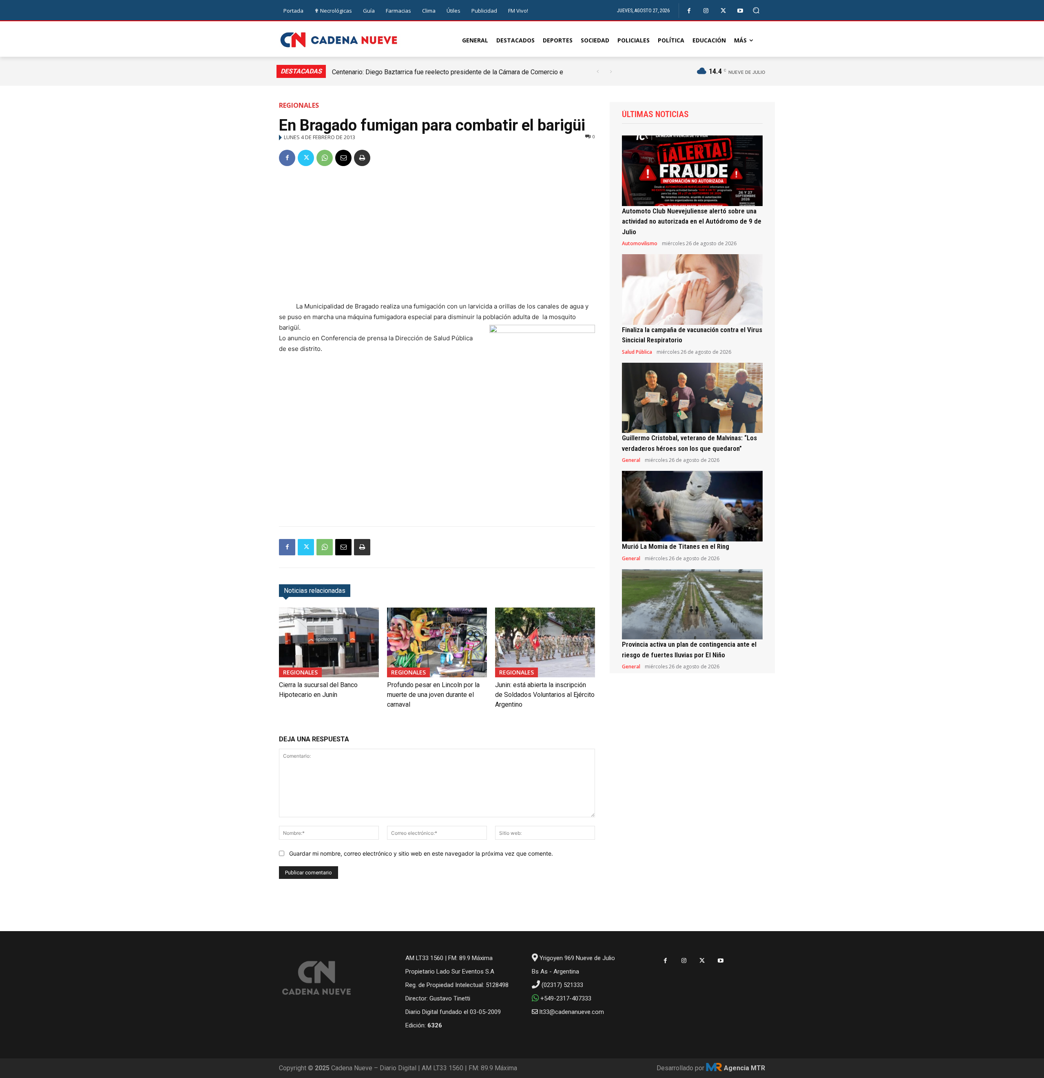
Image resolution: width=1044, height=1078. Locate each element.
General (631, 460)
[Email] (343, 158)
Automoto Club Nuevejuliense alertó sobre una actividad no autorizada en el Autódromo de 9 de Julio (691, 221)
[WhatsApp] (324, 158)
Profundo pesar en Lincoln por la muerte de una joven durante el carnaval (433, 694)
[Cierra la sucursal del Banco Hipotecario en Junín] (329, 642)
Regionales (299, 105)
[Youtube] (740, 11)
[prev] (598, 72)
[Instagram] (706, 11)
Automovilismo (639, 243)
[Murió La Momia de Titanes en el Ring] (692, 506)
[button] (756, 10)
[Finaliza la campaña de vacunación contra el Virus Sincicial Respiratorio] (692, 289)
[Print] (362, 158)
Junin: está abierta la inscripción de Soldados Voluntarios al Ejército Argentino (545, 694)
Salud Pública (637, 352)
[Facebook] (689, 11)
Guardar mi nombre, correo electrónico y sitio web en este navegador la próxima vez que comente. (421, 853)
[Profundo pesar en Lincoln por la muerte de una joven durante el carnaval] (437, 642)
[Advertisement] (437, 235)
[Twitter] (723, 11)
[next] (611, 72)
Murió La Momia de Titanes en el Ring (675, 546)
